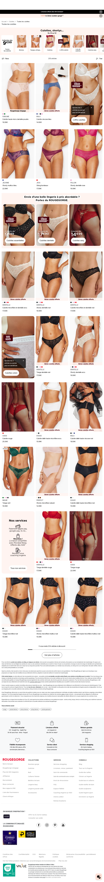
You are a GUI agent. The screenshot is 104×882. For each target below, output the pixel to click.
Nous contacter (8, 784)
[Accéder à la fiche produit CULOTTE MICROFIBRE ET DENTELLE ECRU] (18, 276)
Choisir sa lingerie (85, 776)
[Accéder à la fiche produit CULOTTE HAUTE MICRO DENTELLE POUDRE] (18, 87)
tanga (4, 709)
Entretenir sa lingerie (86, 797)
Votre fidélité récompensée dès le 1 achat (52, 10)
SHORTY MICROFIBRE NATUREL (45, 503)
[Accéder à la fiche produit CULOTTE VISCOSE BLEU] (52, 87)
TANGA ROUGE (75, 567)
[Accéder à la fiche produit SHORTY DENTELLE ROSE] (86, 153)
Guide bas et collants (86, 780)
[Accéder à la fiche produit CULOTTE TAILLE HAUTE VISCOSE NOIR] (86, 407)
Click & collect (59, 797)
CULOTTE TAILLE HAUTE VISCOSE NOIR (81, 438)
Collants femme (33, 776)
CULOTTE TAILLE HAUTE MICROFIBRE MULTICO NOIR (85, 634)
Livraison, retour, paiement (63, 768)
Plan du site (63, 861)
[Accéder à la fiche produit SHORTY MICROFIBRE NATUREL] (52, 471)
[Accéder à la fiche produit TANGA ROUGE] (86, 536)
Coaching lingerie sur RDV (63, 793)
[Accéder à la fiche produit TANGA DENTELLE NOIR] (52, 340)
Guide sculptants (85, 788)
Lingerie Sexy (33, 784)
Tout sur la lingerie (85, 768)
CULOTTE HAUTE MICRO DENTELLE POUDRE (15, 119)
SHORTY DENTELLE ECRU (77, 372)
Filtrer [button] (7, 58)
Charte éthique (8, 796)
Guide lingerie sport (86, 793)
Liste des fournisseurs (11, 792)
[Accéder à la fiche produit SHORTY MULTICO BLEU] (18, 153)
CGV (34, 854)
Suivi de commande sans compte (64, 776)
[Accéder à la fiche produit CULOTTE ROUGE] (18, 407)
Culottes (31, 768)
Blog (80, 764)
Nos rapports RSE (9, 788)
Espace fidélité (59, 788)
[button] (32, 65)
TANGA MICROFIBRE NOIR (10, 634)
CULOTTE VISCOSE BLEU (43, 119)
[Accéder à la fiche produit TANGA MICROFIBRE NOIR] (18, 602)
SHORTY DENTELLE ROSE (77, 185)
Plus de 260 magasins (11, 772)
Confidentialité (24, 854)
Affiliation (6, 776)
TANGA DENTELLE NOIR (43, 372)
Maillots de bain (34, 780)
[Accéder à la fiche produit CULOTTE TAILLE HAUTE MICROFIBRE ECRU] (52, 407)
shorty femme (24, 709)
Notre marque (8, 764)
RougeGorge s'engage (10, 768)
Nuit (29, 772)
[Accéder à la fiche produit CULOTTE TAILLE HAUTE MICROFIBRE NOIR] (86, 471)
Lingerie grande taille (35, 788)
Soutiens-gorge (33, 764)
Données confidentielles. (53, 877)
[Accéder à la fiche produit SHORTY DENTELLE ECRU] (86, 340)
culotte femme (13, 709)
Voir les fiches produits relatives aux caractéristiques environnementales (29, 861)
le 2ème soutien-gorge (52, 16)
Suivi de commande (60, 772)
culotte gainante (45, 709)
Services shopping (60, 764)
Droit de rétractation (61, 780)
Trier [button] (100, 58)
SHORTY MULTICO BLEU (9, 185)
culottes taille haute (35, 682)
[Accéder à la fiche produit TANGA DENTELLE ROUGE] (52, 536)
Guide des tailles (85, 772)
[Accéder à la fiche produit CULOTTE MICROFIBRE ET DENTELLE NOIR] (86, 276)
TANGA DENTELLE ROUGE (44, 567)
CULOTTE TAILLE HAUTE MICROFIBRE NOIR (82, 503)
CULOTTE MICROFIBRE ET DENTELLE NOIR (82, 308)
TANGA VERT (6, 503)
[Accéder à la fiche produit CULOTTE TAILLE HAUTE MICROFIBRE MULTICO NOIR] (86, 602)
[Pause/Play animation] (100, 11)
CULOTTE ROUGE (7, 438)
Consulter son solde (35, 818)
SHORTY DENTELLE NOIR (43, 308)
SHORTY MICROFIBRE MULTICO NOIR (47, 634)
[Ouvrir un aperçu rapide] (32, 65)
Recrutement (7, 780)
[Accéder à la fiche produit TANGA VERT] (18, 471)
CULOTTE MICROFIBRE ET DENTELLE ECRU (14, 308)
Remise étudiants (60, 801)
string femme (34, 709)
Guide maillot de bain (86, 784)
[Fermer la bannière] (100, 15)
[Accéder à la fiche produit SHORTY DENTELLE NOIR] (52, 276)
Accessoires (32, 793)
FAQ (55, 784)
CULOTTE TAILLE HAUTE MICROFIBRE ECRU (48, 438)
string (63, 694)
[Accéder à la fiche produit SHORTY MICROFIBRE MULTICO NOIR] (52, 602)
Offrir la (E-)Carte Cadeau (37, 815)
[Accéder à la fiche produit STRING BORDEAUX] (52, 153)
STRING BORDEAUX (42, 185)
